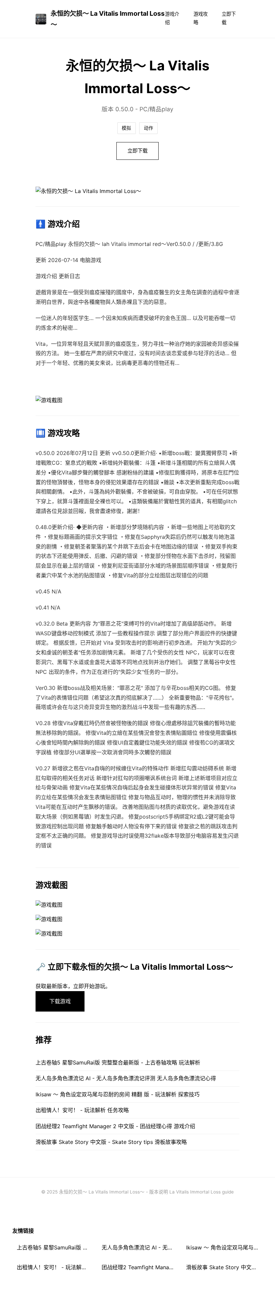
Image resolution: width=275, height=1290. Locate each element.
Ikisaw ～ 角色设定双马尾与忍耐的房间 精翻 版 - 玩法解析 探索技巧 (118, 1094)
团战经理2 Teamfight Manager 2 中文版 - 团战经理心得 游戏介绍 (115, 1126)
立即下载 (229, 18)
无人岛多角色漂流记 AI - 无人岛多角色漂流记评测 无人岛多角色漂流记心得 (126, 1078)
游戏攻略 (201, 18)
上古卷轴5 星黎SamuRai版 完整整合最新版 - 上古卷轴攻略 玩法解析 (118, 1062)
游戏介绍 (172, 18)
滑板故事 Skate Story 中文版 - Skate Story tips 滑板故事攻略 (111, 1142)
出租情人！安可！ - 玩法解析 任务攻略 (82, 1110)
